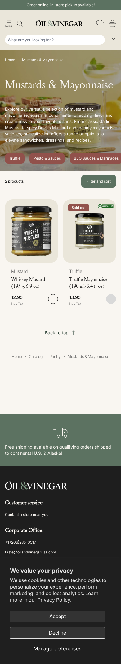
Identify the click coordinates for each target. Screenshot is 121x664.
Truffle (14, 158)
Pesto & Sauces (47, 158)
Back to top (57, 332)
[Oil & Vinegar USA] (60, 23)
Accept (57, 616)
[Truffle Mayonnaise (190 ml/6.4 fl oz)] (89, 231)
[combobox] (55, 40)
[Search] (19, 23)
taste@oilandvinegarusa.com (30, 552)
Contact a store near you (26, 514)
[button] (8, 23)
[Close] (113, 39)
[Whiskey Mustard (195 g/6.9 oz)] (31, 231)
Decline (57, 633)
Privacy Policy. (54, 600)
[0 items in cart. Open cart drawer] (112, 23)
